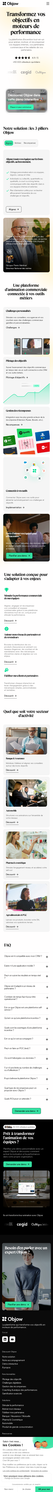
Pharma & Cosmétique (12, 1419)
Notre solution (8, 1356)
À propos (6, 1367)
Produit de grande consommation (17, 1426)
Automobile (7, 1423)
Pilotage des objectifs (11, 1379)
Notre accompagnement (13, 1360)
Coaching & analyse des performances (19, 1390)
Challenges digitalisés (11, 1382)
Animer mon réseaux (11, 1409)
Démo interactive (10, 1363)
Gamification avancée (12, 1393)
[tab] (8, 143)
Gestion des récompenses (14, 1386)
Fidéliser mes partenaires (13, 1412)
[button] (47, 3)
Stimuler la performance (13, 1405)
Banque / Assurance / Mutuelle (16, 1416)
